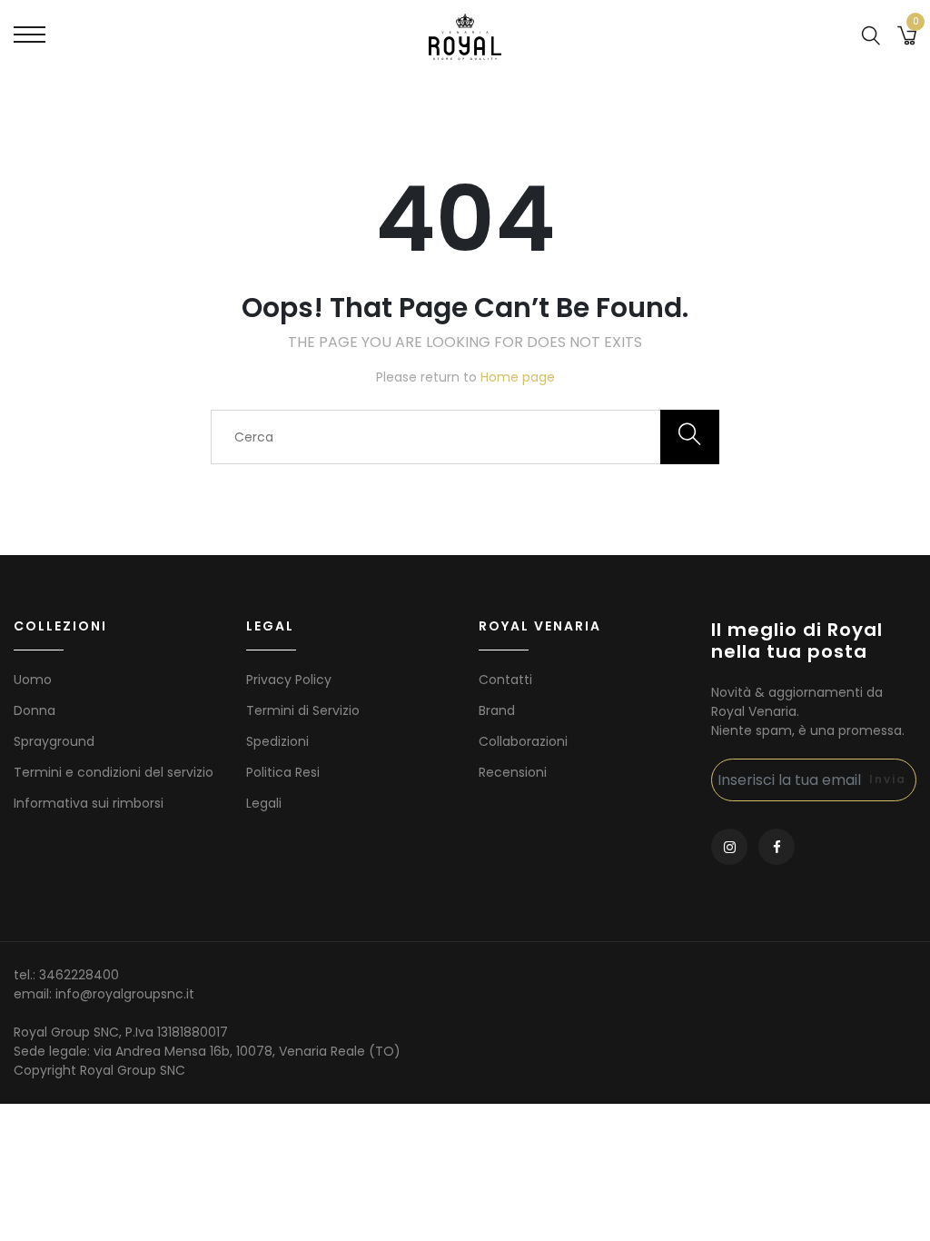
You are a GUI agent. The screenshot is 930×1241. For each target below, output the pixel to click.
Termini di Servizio (303, 710)
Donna (34, 710)
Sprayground (54, 741)
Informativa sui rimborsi (88, 803)
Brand (497, 710)
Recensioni (513, 772)
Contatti (505, 679)
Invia (887, 779)
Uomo (33, 679)
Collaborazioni (523, 741)
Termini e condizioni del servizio (113, 772)
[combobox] (465, 437)
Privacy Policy (288, 679)
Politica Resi (283, 772)
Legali (264, 803)
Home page (517, 377)
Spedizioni (277, 741)
